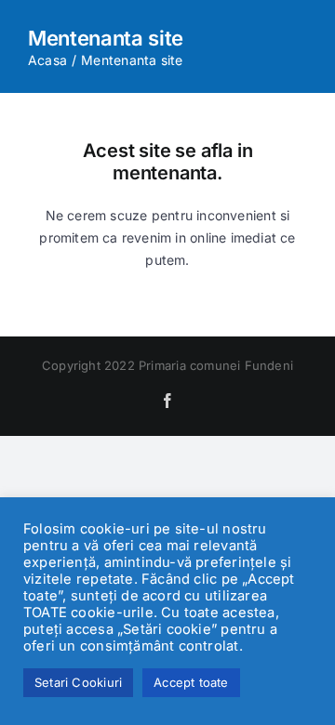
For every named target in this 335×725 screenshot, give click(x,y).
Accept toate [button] (191, 682)
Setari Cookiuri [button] (78, 682)
